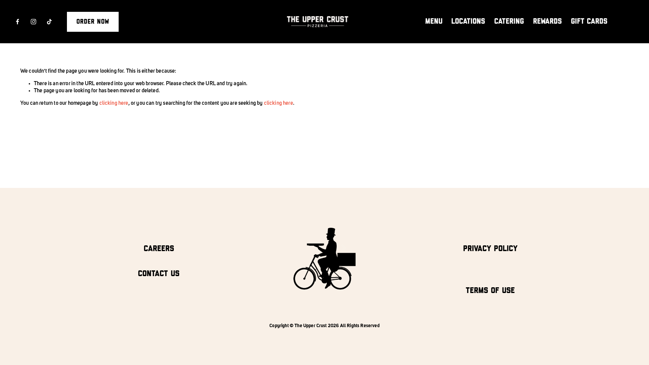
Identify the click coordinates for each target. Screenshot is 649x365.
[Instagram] (33, 21)
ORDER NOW (92, 22)
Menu (433, 21)
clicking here (113, 103)
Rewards (547, 21)
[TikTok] (49, 21)
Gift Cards (589, 21)
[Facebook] (17, 21)
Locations (468, 21)
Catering (509, 21)
